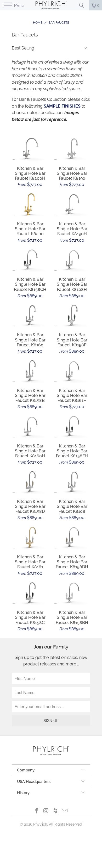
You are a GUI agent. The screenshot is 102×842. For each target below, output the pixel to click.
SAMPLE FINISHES (62, 106)
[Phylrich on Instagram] (46, 811)
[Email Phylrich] (65, 811)
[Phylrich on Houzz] (55, 811)
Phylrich (40, 824)
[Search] (83, 5)
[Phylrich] (51, 5)
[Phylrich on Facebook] (37, 811)
